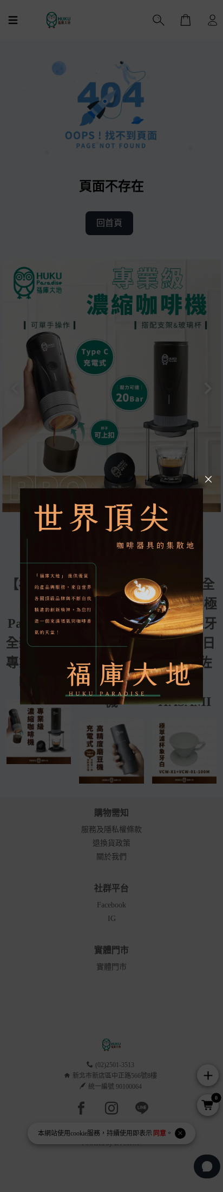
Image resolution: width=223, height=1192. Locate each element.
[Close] (208, 479)
